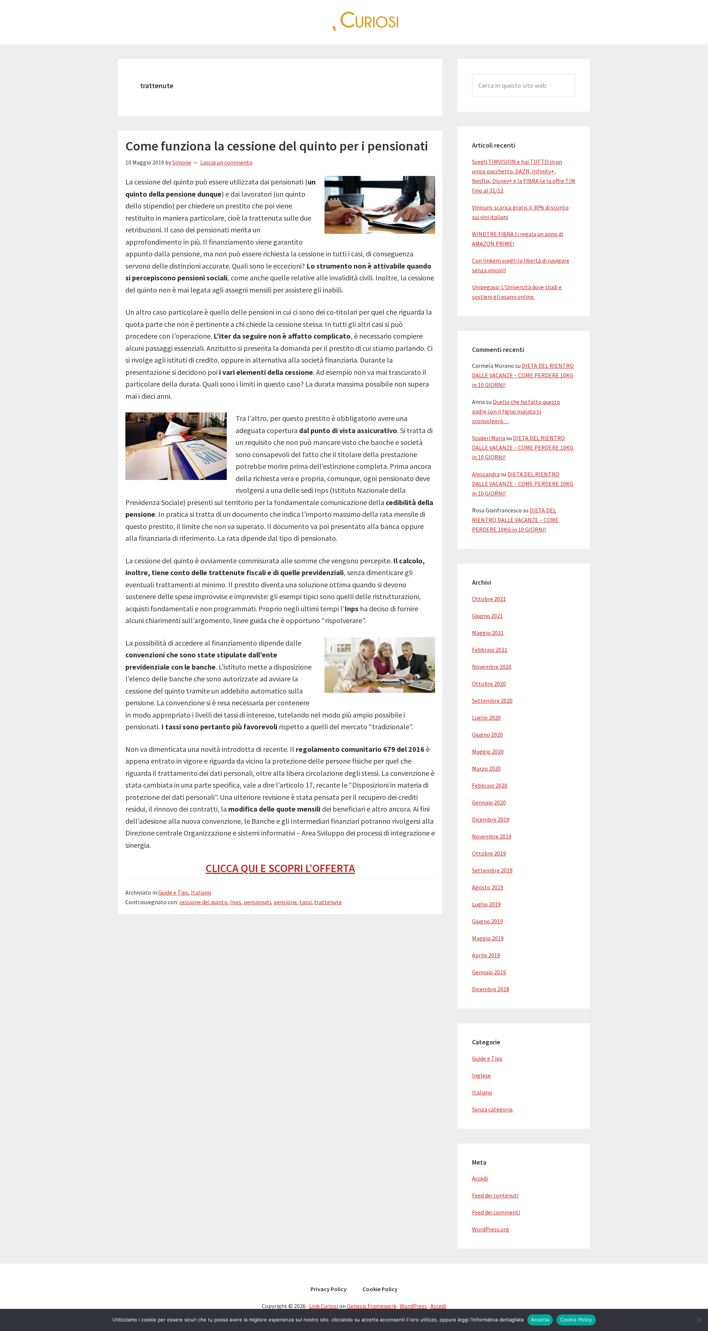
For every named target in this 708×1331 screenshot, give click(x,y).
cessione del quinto (203, 902)
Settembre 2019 (492, 870)
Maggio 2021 (488, 632)
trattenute (328, 902)
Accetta (540, 1320)
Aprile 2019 (486, 955)
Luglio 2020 (486, 717)
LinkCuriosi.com (354, 22)
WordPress (413, 1306)
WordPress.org (490, 1229)
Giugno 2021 (487, 615)
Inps (235, 902)
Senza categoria (492, 1109)
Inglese (481, 1075)
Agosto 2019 (487, 887)
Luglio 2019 (486, 904)
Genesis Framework (371, 1306)
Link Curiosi (323, 1306)
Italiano (201, 892)
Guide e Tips (173, 892)
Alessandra (486, 474)
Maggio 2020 (488, 751)
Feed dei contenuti (495, 1195)
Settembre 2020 (492, 700)
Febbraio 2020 (489, 785)
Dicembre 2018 (490, 989)
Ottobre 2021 (489, 598)
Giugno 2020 (487, 734)
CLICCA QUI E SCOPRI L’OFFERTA (280, 868)
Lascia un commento (226, 162)
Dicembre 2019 (490, 819)
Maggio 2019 (488, 938)
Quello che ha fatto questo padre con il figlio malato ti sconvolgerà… (516, 411)
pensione (285, 902)
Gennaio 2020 (489, 802)
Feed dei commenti (496, 1212)
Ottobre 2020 (489, 683)
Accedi (480, 1178)
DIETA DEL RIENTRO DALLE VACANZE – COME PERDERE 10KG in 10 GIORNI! (523, 375)
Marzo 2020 (486, 768)
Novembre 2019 (491, 836)
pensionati (257, 902)
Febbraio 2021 (489, 649)
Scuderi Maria (488, 438)
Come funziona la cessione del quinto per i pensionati (276, 146)
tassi (305, 902)
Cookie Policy (576, 1320)
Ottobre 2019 (489, 853)
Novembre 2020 (491, 666)
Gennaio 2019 (489, 972)
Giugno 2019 (487, 921)
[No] (698, 1320)
